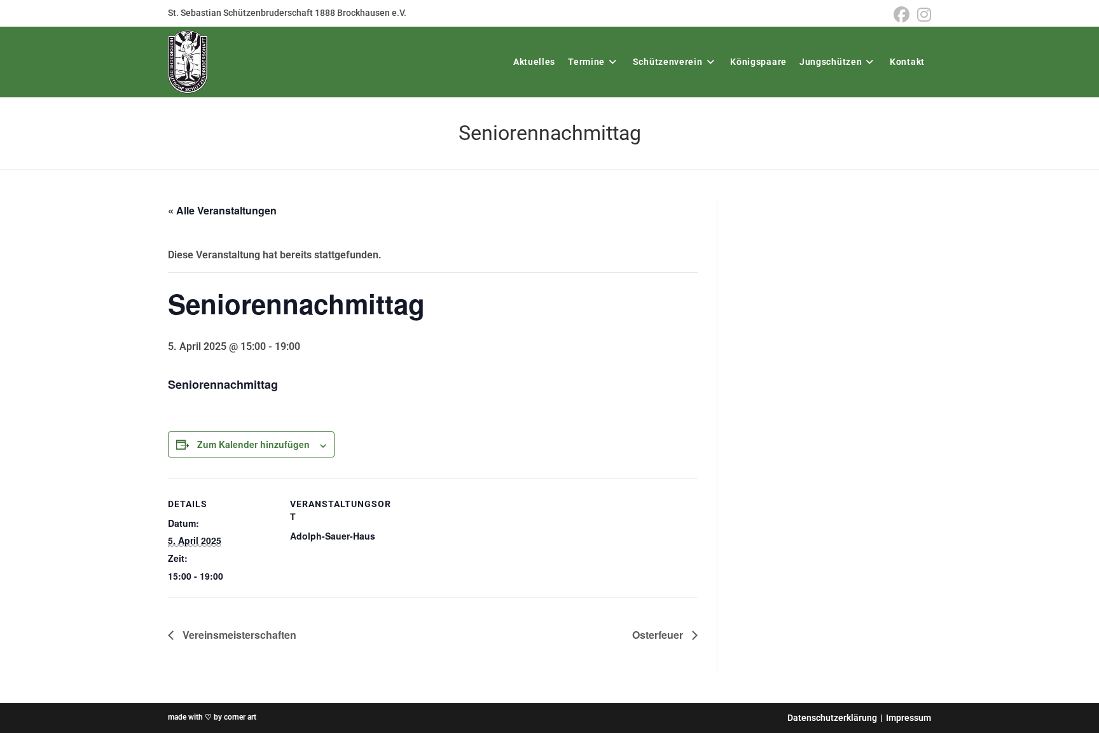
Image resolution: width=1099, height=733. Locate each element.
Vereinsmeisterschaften (238, 634)
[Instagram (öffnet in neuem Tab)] (922, 15)
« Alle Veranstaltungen (222, 210)
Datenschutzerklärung (832, 718)
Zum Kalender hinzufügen (253, 444)
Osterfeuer (659, 634)
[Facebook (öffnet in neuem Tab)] (901, 15)
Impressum (908, 718)
